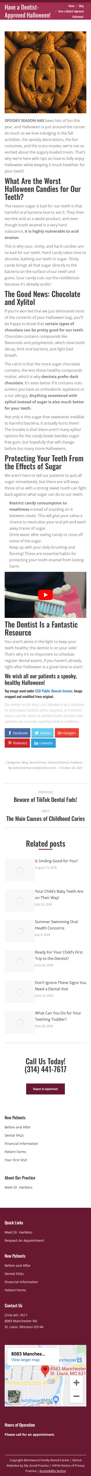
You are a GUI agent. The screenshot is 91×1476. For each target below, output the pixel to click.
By (32, 768)
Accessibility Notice (52, 1471)
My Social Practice (36, 1465)
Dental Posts (38, 762)
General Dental (58, 762)
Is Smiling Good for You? (56, 860)
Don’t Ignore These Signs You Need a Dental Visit (60, 985)
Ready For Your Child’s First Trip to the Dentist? (59, 955)
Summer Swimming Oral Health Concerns (56, 925)
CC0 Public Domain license (53, 690)
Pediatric (76, 762)
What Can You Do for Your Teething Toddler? (58, 1016)
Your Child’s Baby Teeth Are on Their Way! (59, 894)
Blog (25, 762)
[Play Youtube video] (45, 595)
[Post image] (20, 870)
